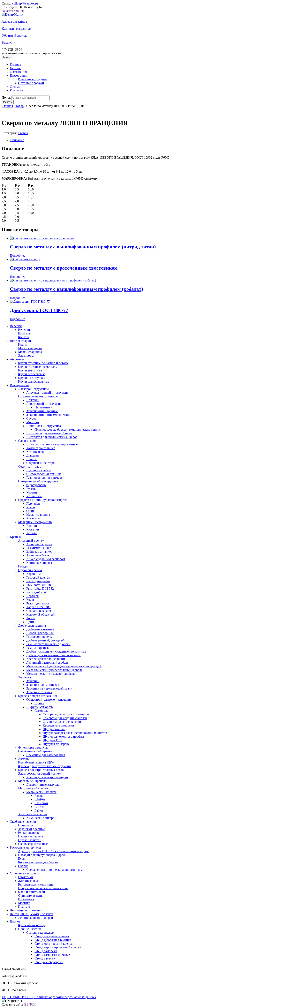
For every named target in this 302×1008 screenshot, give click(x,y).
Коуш (30, 599)
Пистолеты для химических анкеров (51, 437)
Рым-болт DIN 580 (39, 585)
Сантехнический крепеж (35, 751)
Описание (17, 140)
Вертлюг (32, 596)
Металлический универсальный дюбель (54, 670)
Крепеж (15, 537)
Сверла (23, 133)
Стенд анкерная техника (52, 936)
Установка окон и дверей (35, 917)
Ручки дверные (28, 832)
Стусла (31, 418)
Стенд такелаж (45, 958)
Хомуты (23, 758)
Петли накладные (30, 836)
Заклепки (32, 681)
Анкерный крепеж (31, 540)
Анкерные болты (38, 555)
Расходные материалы (25, 847)
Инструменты (19, 385)
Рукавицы (33, 518)
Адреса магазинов (14, 21)
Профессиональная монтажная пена (43, 888)
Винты (39, 806)
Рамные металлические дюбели (48, 644)
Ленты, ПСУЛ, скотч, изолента (31, 914)
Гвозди (23, 566)
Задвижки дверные (31, 829)
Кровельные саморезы (58, 725)
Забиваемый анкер (39, 551)
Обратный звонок (14, 35)
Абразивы (17, 359)
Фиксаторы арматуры (33, 747)
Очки (30, 511)
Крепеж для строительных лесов (41, 770)
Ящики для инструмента (43, 426)
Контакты (17, 90)
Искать (7, 102)
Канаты (23, 337)
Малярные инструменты (35, 522)
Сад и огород (27, 440)
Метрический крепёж (41, 792)
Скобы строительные (33, 843)
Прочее (15, 921)
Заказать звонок (13, 11)
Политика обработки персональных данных (65, 997)
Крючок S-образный (40, 614)
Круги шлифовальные (33, 381)
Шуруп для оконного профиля (64, 736)
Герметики (25, 877)
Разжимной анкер (38, 548)
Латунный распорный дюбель (47, 662)
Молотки (32, 422)
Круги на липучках (31, 377)
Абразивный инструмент (43, 403)
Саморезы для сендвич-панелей (65, 718)
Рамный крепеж (37, 647)
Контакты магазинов (16, 28)
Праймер (24, 906)
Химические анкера (40, 818)
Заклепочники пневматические (48, 414)
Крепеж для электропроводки (47, 777)
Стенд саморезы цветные (52, 954)
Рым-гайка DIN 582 (40, 588)
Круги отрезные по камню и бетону (43, 363)
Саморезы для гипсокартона (62, 721)
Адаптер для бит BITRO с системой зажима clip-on (53, 851)
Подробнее (17, 255)
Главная (15, 64)
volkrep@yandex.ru (25, 3)
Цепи (30, 622)
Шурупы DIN (52, 740)
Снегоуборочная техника (43, 474)
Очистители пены (30, 895)
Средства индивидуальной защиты (42, 500)
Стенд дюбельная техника (53, 940)
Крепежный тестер (31, 925)
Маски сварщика (30, 348)
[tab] (155, 140)
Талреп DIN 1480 (38, 607)
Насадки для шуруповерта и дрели (42, 855)
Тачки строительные (40, 448)
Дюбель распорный (40, 633)
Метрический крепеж (33, 788)
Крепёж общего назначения (37, 696)
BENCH (30, 1004)
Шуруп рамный (54, 729)
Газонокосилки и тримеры (44, 477)
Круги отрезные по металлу (37, 366)
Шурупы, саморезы (39, 707)
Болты (39, 795)
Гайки (39, 810)
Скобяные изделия (23, 821)
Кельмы (31, 533)
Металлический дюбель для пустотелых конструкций (63, 666)
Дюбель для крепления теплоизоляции (53, 655)
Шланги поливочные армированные (52, 444)
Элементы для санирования (45, 755)
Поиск (6, 97)
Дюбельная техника (32, 625)
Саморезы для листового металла (66, 714)
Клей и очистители (31, 892)
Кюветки (32, 529)
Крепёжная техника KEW (36, 762)
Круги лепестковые (31, 374)
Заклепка (24, 677)
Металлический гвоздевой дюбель (50, 673)
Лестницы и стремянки (26, 910)
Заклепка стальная (39, 692)
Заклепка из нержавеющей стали (49, 688)
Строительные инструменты (38, 396)
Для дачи (32, 455)
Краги (22, 344)
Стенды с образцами (49, 962)
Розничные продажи (32, 79)
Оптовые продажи (31, 83)
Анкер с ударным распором (45, 559)
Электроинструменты (33, 389)
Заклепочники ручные (42, 411)
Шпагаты (24, 333)
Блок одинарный (38, 581)
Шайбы (40, 799)
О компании (18, 72)
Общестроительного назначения (48, 699)
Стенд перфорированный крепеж (58, 947)
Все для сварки (20, 341)
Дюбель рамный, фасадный (45, 640)
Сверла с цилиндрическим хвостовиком (54, 869)
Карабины (33, 574)
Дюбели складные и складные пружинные (56, 651)
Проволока (25, 825)
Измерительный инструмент (38, 481)
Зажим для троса (38, 603)
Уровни (31, 492)
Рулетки (32, 488)
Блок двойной (36, 592)
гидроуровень (36, 485)
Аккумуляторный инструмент (47, 392)
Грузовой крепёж (38, 577)
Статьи (15, 86)
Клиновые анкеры (39, 562)
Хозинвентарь (36, 451)
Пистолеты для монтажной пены (49, 433)
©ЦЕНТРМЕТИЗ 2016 (17, 997)
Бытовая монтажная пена (35, 884)
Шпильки (41, 803)
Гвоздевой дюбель (39, 636)
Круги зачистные (30, 370)
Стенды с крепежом (40, 932)
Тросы (30, 618)
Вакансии (8, 42)
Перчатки (33, 503)
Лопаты (31, 459)
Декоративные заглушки (43, 784)
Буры (21, 858)
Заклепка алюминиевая (42, 684)
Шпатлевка (26, 899)
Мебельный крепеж (32, 781)
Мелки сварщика (30, 352)
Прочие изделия (29, 929)
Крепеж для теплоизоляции (45, 659)
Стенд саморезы (46, 951)
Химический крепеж (32, 814)
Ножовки (32, 400)
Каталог (15, 68)
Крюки (39, 703)
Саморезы (41, 710)
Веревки (16, 326)
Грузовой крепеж (30, 570)
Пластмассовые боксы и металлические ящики (67, 429)
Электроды (26, 355)
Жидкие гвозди (29, 880)
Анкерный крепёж (39, 544)
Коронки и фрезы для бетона (38, 862)
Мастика (24, 903)
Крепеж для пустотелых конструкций (44, 766)
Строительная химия (24, 873)
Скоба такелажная (39, 610)
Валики (31, 525)
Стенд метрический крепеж (54, 943)
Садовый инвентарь (40, 463)
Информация (19, 75)
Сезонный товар (29, 466)
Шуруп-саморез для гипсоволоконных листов (75, 733)
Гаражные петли (29, 840)
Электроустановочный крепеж (39, 773)
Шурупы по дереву (56, 744)
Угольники (34, 496)
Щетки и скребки (38, 470)
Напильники (43, 407)
